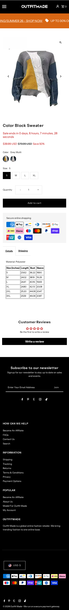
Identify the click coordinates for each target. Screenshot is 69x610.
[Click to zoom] (60, 43)
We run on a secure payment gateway (41, 606)
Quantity (7, 189)
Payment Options (12, 481)
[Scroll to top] (61, 601)
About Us (8, 501)
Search (6, 443)
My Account (9, 510)
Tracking (7, 464)
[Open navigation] (10, 6)
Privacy (7, 477)
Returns (7, 468)
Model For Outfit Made (15, 506)
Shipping (23, 250)
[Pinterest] (28, 400)
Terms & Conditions (13, 472)
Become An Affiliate (13, 430)
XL (34, 175)
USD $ (17, 565)
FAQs (5, 435)
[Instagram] (40, 400)
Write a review (34, 341)
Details (9, 251)
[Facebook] (22, 400)
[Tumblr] (34, 400)
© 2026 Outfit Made (12, 606)
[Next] (60, 76)
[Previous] (9, 76)
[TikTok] (46, 400)
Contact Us (9, 439)
